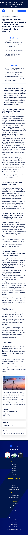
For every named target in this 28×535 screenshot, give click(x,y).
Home (3, 16)
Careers (14, 466)
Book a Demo (22, 11)
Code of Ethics (14, 522)
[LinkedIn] (10, 449)
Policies (14, 519)
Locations (14, 468)
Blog (14, 506)
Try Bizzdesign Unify (14, 489)
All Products (14, 481)
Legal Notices (14, 524)
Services (14, 485)
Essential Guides (14, 508)
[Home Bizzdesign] (3, 10)
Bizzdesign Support (14, 495)
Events (14, 472)
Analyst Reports (14, 510)
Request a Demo (14, 487)
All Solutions (14, 483)
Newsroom (14, 470)
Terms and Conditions (14, 527)
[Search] (14, 11)
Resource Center (14, 503)
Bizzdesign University (14, 497)
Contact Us (14, 475)
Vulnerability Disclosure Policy (14, 529)
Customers (7, 16)
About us (14, 464)
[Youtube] (15, 449)
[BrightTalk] (17, 449)
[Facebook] (13, 449)
